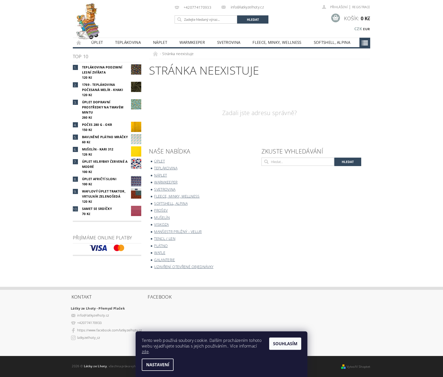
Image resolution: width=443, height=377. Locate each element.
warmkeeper (192, 42)
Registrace (361, 7)
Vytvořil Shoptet (358, 366)
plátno (161, 245)
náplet (160, 42)
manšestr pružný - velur (178, 231)
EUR (366, 29)
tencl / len (164, 238)
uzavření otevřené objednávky (183, 266)
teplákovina (128, 42)
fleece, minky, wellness (277, 42)
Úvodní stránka (79, 42)
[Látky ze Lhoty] (87, 21)
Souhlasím (285, 344)
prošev (161, 210)
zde (145, 351)
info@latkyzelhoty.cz (93, 315)
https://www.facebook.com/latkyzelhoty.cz (109, 330)
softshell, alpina (332, 42)
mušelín (162, 217)
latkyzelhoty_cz (88, 337)
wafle (159, 252)
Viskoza (161, 224)
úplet (97, 42)
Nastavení (157, 365)
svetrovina (228, 42)
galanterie (164, 259)
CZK (358, 28)
